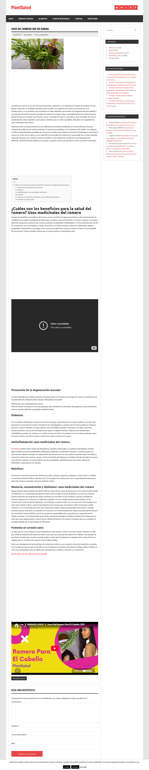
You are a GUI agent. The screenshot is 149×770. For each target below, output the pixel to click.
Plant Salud (28, 34)
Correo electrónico (19, 734)
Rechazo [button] (75, 767)
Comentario (16, 702)
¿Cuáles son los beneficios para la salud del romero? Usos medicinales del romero (41, 185)
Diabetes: (20, 190)
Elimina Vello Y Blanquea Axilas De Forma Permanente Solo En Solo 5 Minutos (121, 154)
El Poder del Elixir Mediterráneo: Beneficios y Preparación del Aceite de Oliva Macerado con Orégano (121, 90)
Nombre (15, 726)
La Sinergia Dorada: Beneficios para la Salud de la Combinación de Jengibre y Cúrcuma (121, 77)
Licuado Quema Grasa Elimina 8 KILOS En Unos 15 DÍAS (121, 130)
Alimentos (43, 19)
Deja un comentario (41, 34)
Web (13, 743)
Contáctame (93, 19)
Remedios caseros (26, 19)
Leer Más (83, 767)
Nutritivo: (20, 194)
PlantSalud (21, 7)
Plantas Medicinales (61, 19)
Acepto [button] (66, 767)
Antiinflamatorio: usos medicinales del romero (32, 192)
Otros (111, 50)
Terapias (78, 19)
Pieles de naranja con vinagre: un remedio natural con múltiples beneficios (122, 138)
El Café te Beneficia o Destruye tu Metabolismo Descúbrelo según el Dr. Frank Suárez (120, 103)
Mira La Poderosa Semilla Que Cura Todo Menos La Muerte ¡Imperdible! (121, 146)
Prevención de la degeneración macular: (30, 187)
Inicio (11, 19)
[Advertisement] (54, 87)
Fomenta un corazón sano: (25, 199)
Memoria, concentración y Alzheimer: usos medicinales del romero (38, 197)
